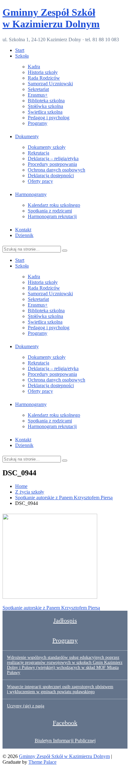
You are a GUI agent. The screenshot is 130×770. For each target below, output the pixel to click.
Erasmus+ (38, 95)
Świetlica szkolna (45, 112)
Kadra (34, 66)
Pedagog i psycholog (48, 117)
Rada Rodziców (44, 78)
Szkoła (22, 56)
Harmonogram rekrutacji (52, 216)
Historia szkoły (43, 72)
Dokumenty (27, 136)
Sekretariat (38, 89)
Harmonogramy (31, 194)
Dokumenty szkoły (47, 147)
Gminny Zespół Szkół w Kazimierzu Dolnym (51, 18)
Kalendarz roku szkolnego (54, 205)
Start (19, 50)
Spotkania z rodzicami (50, 210)
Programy (37, 123)
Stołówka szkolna (45, 106)
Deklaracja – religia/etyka (53, 158)
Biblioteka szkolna (46, 100)
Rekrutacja (38, 153)
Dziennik (24, 235)
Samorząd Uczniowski (50, 83)
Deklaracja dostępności (51, 175)
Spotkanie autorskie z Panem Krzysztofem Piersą (51, 607)
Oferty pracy (40, 181)
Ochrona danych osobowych (56, 170)
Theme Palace (42, 762)
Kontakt (23, 229)
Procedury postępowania (52, 164)
